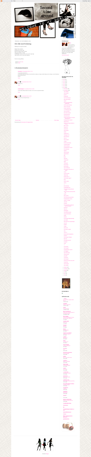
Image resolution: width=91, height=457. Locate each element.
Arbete (65, 131)
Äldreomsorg (66, 121)
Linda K (64, 368)
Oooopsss (65, 207)
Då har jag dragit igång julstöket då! (68, 103)
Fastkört (65, 224)
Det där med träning (67, 142)
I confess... (65, 360)
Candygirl (65, 303)
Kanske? (65, 235)
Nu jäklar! (65, 241)
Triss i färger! (66, 91)
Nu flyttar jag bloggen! (66, 365)
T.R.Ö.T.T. (65, 232)
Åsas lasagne (66, 139)
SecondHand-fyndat (67, 212)
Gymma (65, 216)
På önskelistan (66, 149)
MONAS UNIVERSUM (67, 399)
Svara (19, 78)
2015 (64, 81)
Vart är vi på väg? (67, 106)
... (63, 396)
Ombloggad (66, 210)
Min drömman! (66, 136)
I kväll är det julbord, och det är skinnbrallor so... (69, 118)
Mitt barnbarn (65, 337)
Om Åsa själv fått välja (68, 105)
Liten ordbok (66, 265)
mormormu (65, 375)
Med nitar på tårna (67, 99)
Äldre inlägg (56, 120)
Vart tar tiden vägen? (67, 178)
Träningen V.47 (66, 135)
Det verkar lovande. (67, 112)
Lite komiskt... (66, 246)
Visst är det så (66, 254)
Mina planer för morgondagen (69, 221)
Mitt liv (19, 62)
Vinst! (65, 243)
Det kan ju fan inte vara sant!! (69, 260)
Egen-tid (65, 238)
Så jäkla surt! (66, 133)
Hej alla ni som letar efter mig (67, 400)
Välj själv (65, 201)
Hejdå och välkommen (66, 304)
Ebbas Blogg (65, 364)
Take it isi (65, 209)
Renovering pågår (66, 353)
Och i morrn (65, 369)
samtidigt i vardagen (66, 384)
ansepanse (20, 71)
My (63, 407)
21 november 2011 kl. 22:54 (26, 96)
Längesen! (65, 388)
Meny (65, 179)
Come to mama (66, 173)
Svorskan (65, 348)
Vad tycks (64, 326)
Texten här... (66, 127)
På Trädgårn (66, 251)
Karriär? (65, 94)
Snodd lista (66, 262)
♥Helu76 (64, 395)
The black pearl (65, 341)
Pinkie (64, 340)
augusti (65, 270)
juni (64, 273)
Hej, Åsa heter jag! (67, 97)
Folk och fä (66, 227)
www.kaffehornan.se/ (67, 412)
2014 (64, 82)
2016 (64, 79)
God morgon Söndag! (68, 237)
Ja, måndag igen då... (68, 109)
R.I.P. (64, 349)
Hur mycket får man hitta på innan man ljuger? (69, 205)
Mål (64, 155)
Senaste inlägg (17, 120)
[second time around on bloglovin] (67, 73)
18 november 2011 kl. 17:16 (27, 71)
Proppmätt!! (66, 96)
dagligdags (65, 391)
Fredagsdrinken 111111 (68, 198)
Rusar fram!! (66, 164)
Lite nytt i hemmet (66, 308)
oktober (65, 267)
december (66, 88)
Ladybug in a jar (66, 379)
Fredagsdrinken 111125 (68, 120)
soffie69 (64, 336)
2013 (64, 84)
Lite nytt (65, 223)
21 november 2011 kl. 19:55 (29, 88)
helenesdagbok (66, 344)
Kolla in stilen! (66, 181)
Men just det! (66, 195)
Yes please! (66, 257)
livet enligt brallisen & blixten (68, 383)
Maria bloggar (65, 316)
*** (64, 184)
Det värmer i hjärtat (67, 229)
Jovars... (65, 182)
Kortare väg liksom (67, 108)
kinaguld (64, 325)
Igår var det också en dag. (67, 357)
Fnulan (64, 307)
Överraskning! (66, 185)
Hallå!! (65, 215)
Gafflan (64, 356)
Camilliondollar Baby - (67, 403)
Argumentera (66, 153)
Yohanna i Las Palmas (67, 332)
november (66, 90)
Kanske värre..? (66, 176)
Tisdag (65, 226)
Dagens (65, 150)
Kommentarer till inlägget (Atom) (27, 122)
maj (64, 275)
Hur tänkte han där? (67, 240)
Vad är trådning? (67, 167)
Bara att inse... (65, 392)
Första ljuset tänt (67, 114)
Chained (65, 203)
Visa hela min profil (65, 55)
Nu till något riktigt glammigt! (69, 218)
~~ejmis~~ (65, 298)
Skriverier (65, 158)
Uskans (64, 414)
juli (64, 271)
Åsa (18, 81)
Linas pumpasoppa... (67, 213)
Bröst (65, 156)
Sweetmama (65, 405)
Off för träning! (66, 152)
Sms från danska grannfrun (69, 197)
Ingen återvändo (67, 252)
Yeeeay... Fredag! (67, 200)
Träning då (66, 163)
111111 (65, 194)
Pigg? (65, 161)
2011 (64, 87)
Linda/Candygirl (21, 88)
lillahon (64, 329)
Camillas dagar (66, 321)
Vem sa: (65, 138)
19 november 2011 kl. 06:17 (26, 81)
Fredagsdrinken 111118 (68, 147)
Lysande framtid (67, 144)
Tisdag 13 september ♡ (67, 345)
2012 (64, 85)
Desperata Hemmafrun (67, 352)
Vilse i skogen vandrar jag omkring (68, 380)
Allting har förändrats (66, 361)
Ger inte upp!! (66, 263)
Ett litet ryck (65, 322)
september (66, 268)
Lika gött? (65, 255)
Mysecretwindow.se (67, 311)
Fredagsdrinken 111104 (68, 249)
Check (65, 171)
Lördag (65, 141)
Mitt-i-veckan (66, 125)
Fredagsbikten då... (67, 187)
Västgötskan (65, 387)
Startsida (37, 120)
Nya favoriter (66, 166)
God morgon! (66, 93)
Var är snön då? (67, 111)
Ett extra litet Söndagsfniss (68, 234)
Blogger (47, 453)
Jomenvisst (66, 128)
